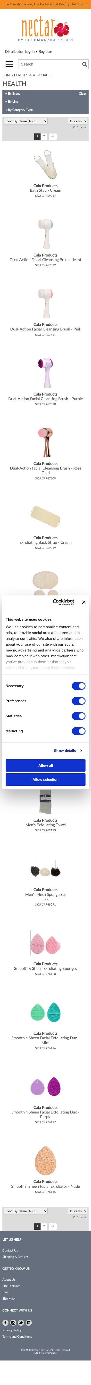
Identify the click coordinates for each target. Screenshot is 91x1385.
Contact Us (10, 1250)
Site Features (11, 1286)
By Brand (14, 93)
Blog (5, 1292)
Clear (82, 93)
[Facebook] (5, 1323)
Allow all (45, 765)
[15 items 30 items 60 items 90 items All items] (77, 121)
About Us (9, 1279)
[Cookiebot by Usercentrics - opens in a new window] (55, 602)
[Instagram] (13, 1323)
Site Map (8, 1298)
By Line (13, 101)
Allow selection (45, 779)
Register (45, 52)
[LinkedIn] (29, 1323)
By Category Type (20, 110)
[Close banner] (83, 602)
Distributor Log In (20, 52)
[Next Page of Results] (53, 136)
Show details (65, 751)
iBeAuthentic (49, 1353)
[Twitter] (21, 1323)
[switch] (78, 701)
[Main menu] (9, 64)
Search (84, 64)
